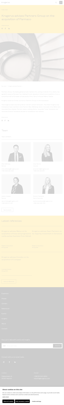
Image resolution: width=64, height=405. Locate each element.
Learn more (5, 397)
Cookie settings (36, 401)
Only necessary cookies (22, 401)
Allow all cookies (8, 401)
